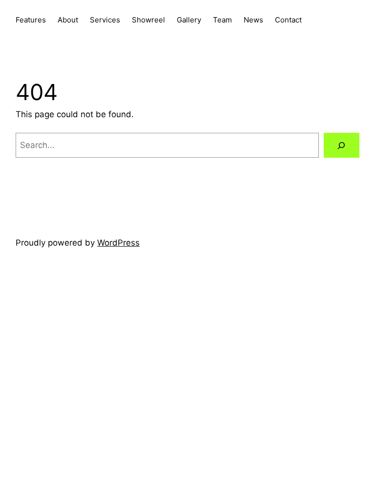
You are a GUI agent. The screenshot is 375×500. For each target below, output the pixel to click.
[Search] (341, 145)
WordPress (118, 243)
